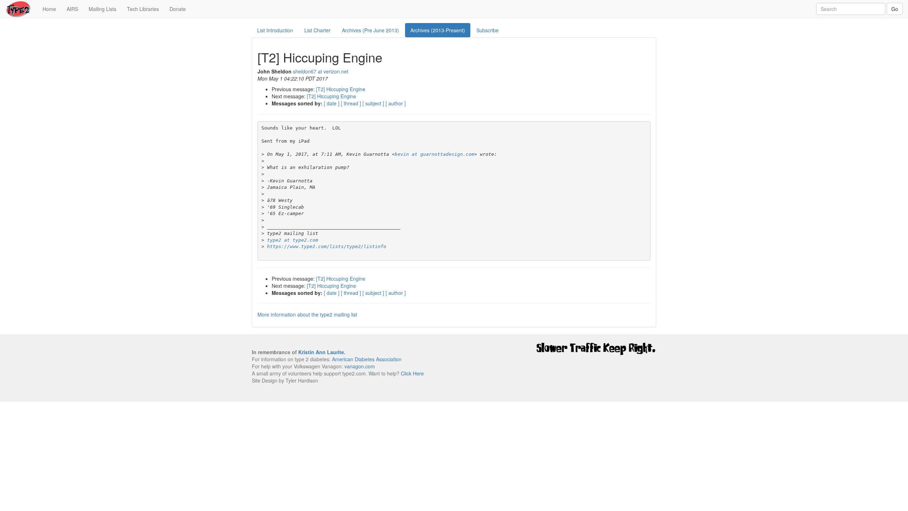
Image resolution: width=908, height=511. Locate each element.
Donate (178, 8)
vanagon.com (359, 366)
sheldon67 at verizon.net (320, 71)
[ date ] (331, 103)
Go (894, 8)
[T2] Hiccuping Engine (340, 89)
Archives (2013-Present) (437, 30)
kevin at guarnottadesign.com (434, 154)
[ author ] (396, 103)
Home (52, 8)
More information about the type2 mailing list (307, 314)
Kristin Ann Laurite (321, 352)
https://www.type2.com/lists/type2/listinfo (326, 246)
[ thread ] (351, 103)
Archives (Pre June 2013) (370, 30)
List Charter (317, 30)
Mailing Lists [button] (102, 8)
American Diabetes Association (367, 359)
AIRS (72, 8)
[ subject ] (373, 103)
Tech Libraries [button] (143, 8)
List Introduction (275, 30)
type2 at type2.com (292, 240)
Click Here (412, 373)
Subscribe (487, 30)
